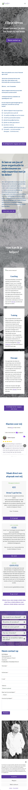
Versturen (6, 713)
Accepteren (14, 776)
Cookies (10, 788)
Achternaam (5, 672)
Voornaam (4, 665)
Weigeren (14, 780)
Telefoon (4, 685)
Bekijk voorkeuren (14, 784)
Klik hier (13, 301)
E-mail (3, 679)
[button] (26, 762)
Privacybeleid (15, 788)
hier (12, 427)
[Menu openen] (25, 3)
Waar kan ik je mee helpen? (8, 692)
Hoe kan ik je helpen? (7, 698)
